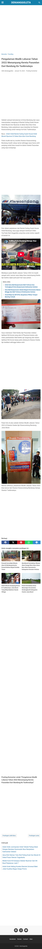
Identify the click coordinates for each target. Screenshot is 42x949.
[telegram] (37, 542)
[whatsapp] (29, 542)
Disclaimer (12, 939)
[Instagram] (21, 930)
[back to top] (38, 945)
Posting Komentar (31, 71)
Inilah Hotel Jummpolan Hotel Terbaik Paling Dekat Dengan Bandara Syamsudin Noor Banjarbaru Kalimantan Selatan (20, 849)
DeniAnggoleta (21, 2)
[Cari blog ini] (39, 2)
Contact (25, 939)
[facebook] (5, 542)
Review (19, 939)
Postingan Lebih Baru (9, 835)
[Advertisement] (21, 29)
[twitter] (13, 542)
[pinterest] (21, 542)
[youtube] (26, 930)
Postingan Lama (34, 835)
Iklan (31, 939)
